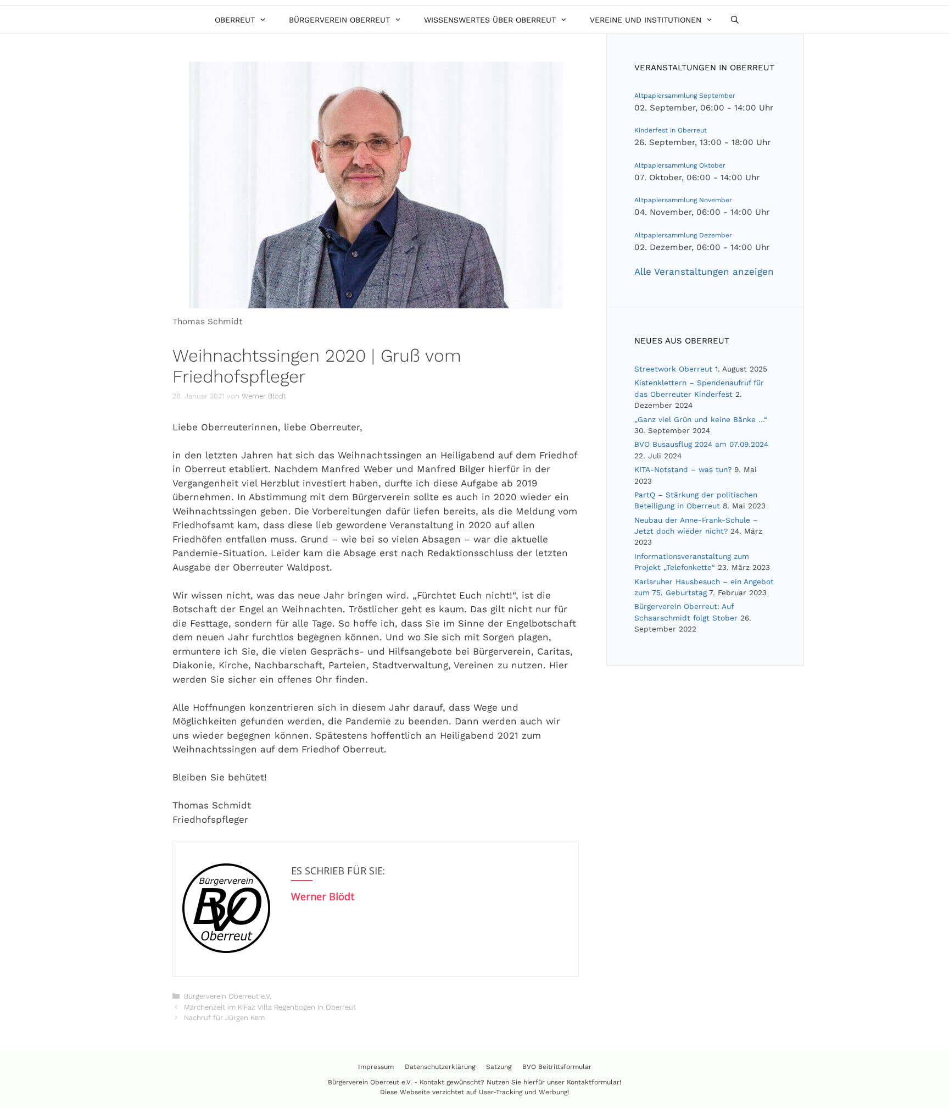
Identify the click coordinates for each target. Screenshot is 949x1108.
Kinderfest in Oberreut (670, 130)
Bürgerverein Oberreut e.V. (227, 996)
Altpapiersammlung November (683, 200)
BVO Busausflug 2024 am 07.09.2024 (701, 444)
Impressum (376, 1067)
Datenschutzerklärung (440, 1067)
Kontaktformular (593, 1082)
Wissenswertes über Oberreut (490, 19)
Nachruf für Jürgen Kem (224, 1017)
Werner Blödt (323, 896)
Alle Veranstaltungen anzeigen (704, 271)
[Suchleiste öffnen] (734, 20)
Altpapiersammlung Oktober (679, 165)
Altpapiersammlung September (684, 95)
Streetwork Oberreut (673, 368)
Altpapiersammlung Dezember (683, 235)
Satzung (498, 1067)
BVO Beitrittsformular (556, 1067)
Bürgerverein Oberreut (339, 19)
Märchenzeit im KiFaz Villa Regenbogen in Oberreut (270, 1007)
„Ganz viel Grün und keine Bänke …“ (700, 419)
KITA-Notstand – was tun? (683, 469)
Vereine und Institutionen (645, 19)
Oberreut (235, 19)
